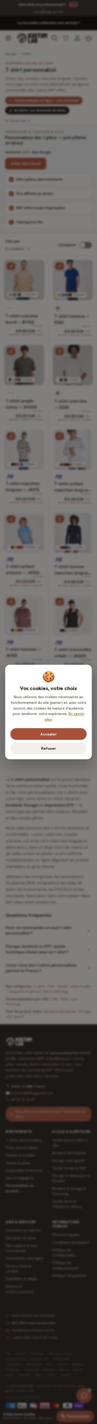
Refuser (48, 748)
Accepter (48, 734)
